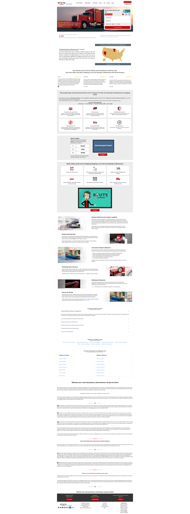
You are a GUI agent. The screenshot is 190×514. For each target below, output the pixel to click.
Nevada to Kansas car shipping (94, 342)
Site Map (104, 503)
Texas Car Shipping (124, 511)
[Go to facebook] (58, 507)
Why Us (100, 2)
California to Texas (124, 506)
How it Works (95, 2)
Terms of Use (104, 505)
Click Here (121, 499)
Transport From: (109, 17)
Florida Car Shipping (123, 510)
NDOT (85, 273)
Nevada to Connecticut (63, 367)
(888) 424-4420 (108, 14)
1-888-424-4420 (86, 300)
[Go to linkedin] (66, 507)
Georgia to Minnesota (100, 375)
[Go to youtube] (62, 507)
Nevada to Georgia (62, 372)
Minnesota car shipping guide (107, 344)
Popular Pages (87, 2)
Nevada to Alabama (62, 358)
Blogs (113, 2)
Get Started (69, 499)
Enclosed (118, 24)
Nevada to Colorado (62, 364)
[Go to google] (68, 507)
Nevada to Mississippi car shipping (107, 342)
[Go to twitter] (60, 507)
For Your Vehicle (79, 2)
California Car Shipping (124, 512)
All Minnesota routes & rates (113, 36)
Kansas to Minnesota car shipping (84, 344)
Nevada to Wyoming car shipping (82, 342)
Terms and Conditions (104, 506)
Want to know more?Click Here (102, 154)
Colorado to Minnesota (101, 367)
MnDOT (93, 286)
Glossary (108, 2)
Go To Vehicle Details (117, 27)
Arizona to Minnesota (100, 361)
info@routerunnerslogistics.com (85, 507)
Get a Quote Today (127, 2)
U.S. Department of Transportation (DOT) (90, 98)
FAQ (104, 2)
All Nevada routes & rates (104, 36)
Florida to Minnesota (100, 372)
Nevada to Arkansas (62, 361)
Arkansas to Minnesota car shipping (121, 342)
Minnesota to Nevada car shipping (69, 342)
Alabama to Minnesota (100, 358)
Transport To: (108, 20)
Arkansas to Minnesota (101, 364)
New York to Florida (123, 504)
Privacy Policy (104, 504)
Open (114, 24)
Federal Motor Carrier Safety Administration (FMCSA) (115, 98)
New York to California (124, 507)
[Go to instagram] (64, 507)
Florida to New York (123, 505)
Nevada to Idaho (62, 375)
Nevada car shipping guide (95, 344)
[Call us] (124, 4)
